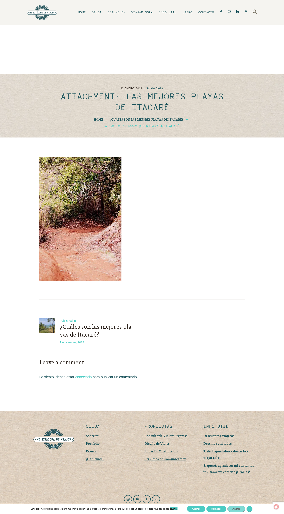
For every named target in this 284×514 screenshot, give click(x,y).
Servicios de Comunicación (165, 459)
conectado (83, 377)
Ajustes (236, 508)
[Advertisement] (142, 50)
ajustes (174, 508)
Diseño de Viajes (157, 443)
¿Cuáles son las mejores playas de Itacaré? (147, 119)
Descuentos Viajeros (218, 436)
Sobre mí (93, 436)
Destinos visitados (217, 443)
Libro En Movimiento (161, 451)
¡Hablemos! (95, 459)
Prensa (91, 451)
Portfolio (93, 443)
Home (98, 119)
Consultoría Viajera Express (165, 436)
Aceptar (196, 508)
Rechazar (216, 508)
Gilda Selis (155, 88)
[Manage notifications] (276, 506)
